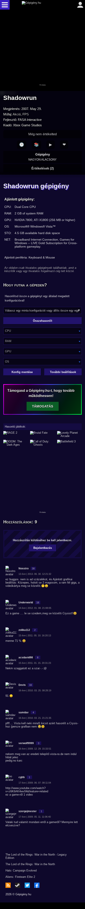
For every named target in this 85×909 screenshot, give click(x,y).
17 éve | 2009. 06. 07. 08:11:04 (35, 782)
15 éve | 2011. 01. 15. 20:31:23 (35, 663)
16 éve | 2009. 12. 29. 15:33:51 (35, 748)
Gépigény (42, 156)
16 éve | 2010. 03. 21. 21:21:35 (35, 718)
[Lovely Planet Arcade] (69, 434)
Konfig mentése (22, 372)
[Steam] (17, 885)
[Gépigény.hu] (41, 5)
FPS (25, 114)
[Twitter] (27, 885)
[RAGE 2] (15, 434)
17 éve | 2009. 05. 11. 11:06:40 (35, 816)
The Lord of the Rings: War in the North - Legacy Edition (36, 856)
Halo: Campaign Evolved (21, 870)
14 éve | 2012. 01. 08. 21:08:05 (35, 608)
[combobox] (42, 330)
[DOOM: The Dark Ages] (15, 443)
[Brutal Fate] (42, 434)
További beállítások (63, 372)
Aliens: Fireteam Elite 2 (20, 876)
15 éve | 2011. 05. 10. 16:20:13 (35, 635)
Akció (17, 114)
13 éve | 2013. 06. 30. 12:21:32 (35, 574)
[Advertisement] (42, 50)
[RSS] (8, 885)
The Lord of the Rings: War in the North (30, 864)
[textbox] (42, 331)
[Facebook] (36, 885)
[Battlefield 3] (69, 443)
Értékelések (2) (42, 168)
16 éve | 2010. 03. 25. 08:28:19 (35, 690)
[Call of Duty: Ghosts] (42, 443)
